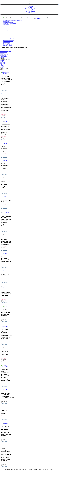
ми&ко (1, 67)
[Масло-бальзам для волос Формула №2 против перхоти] (5, 253)
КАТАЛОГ (30, 7)
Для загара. (5, 27)
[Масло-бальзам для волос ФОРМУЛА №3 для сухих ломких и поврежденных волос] (5, 212)
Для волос (5, 32)
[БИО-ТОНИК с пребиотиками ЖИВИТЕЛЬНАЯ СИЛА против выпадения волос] (5, 73)
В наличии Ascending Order (5, 51)
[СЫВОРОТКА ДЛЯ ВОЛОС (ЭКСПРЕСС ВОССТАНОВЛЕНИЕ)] (5, 389)
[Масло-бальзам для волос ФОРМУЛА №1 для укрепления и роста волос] (5, 234)
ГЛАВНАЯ (30, 6)
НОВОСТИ (30, 9)
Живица (2, 66)
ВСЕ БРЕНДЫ (38, 18)
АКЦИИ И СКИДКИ (30, 11)
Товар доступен (3, 56)
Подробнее (4, 90)
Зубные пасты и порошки (8, 41)
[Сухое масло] (5, 270)
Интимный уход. (6, 21)
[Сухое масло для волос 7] (5, 196)
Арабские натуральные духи (8, 40)
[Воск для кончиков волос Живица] (5, 407)
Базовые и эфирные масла (8, 30)
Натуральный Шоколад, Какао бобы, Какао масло (12, 20)
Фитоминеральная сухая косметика (9, 23)
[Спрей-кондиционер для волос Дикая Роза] (5, 143)
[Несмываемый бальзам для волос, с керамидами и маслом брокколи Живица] (5, 121)
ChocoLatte (2, 60)
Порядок (2, 57)
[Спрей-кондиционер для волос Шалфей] (5, 160)
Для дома (4, 29)
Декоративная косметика (7, 39)
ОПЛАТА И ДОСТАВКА (30, 8)
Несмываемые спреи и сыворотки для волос (11, 26)
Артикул (2, 53)
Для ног (4, 35)
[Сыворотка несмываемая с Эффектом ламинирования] (5, 347)
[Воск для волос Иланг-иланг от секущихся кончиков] (7, 288)
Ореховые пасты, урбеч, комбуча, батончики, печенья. (13, 25)
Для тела (4, 33)
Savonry (1, 64)
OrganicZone (2, 62)
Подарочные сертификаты (8, 22)
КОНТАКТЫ (30, 10)
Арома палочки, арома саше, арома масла (11, 28)
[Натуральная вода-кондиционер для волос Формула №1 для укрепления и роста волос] (5, 326)
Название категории (4, 54)
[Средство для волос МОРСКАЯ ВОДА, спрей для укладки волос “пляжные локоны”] (5, 423)
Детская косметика (6, 42)
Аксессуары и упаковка (7, 45)
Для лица (4, 31)
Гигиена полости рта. (7, 24)
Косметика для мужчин (7, 44)
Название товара (3, 52)
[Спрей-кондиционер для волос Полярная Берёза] (5, 177)
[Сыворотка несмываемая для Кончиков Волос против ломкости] (5, 306)
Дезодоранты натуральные (8, 36)
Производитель (3, 55)
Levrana (1, 61)
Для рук (4, 34)
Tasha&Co (2, 65)
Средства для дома (6, 43)
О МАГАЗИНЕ (30, 12)
